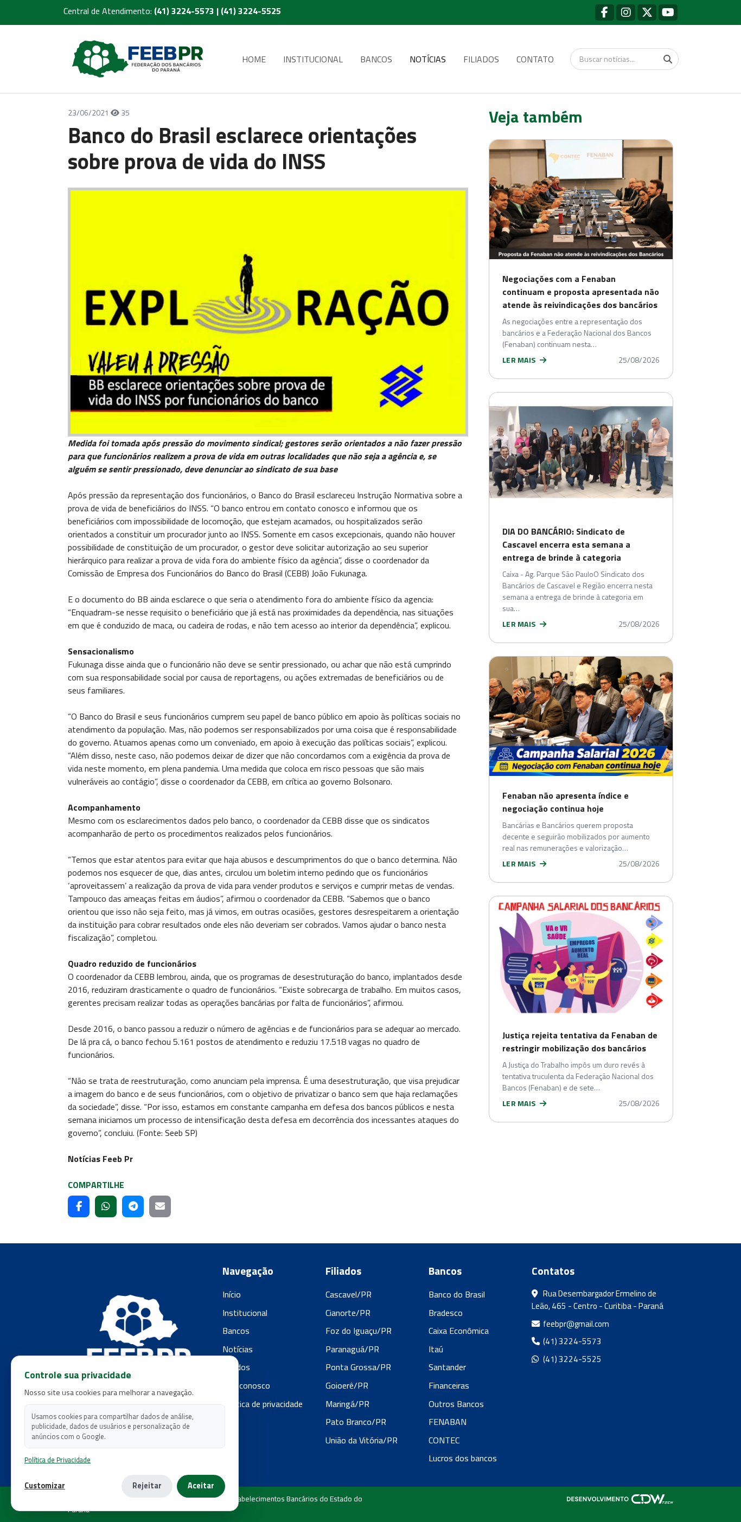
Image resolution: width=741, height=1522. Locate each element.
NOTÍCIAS (428, 59)
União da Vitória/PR (361, 1440)
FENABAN (448, 1421)
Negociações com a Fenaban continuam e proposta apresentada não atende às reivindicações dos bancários (580, 291)
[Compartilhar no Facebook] (79, 1206)
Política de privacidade (262, 1403)
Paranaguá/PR (352, 1349)
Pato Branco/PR (355, 1421)
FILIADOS (481, 59)
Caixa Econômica (459, 1330)
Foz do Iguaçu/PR (358, 1330)
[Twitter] (646, 12)
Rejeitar (147, 1486)
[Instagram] (625, 12)
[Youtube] (668, 12)
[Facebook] (604, 12)
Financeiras (449, 1385)
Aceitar (201, 1486)
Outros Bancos (456, 1403)
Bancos (236, 1330)
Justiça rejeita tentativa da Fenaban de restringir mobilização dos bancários (579, 1042)
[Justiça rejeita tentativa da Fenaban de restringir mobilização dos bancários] (581, 956)
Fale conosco (246, 1385)
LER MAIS (520, 359)
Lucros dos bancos (463, 1458)
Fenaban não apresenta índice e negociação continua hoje (565, 802)
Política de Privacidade (57, 1460)
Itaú (436, 1349)
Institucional (244, 1312)
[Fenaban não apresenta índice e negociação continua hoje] (581, 716)
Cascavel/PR (348, 1294)
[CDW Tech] (620, 1498)
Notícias (237, 1349)
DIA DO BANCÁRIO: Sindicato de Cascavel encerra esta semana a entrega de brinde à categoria (566, 544)
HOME (254, 59)
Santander (447, 1366)
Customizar (44, 1486)
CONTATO (535, 59)
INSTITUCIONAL (313, 59)
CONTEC (444, 1440)
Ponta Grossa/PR (358, 1366)
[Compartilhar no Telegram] (133, 1206)
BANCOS (376, 59)
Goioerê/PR (346, 1385)
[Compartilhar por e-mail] (160, 1206)
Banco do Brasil (457, 1294)
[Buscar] (668, 59)
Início (231, 1294)
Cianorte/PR (347, 1312)
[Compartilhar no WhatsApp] (106, 1206)
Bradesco (446, 1312)
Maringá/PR (347, 1403)
